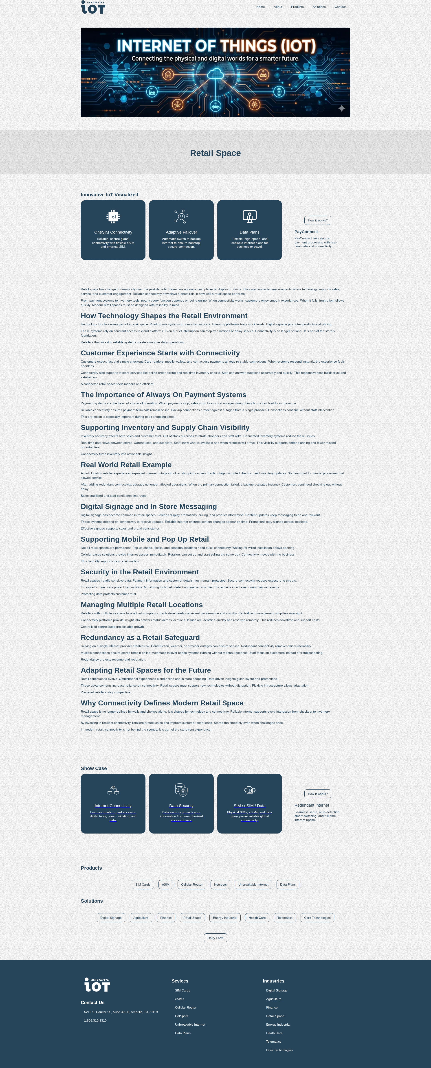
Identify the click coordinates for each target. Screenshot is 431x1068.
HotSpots (181, 1016)
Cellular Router (191, 884)
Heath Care (274, 1033)
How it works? (318, 220)
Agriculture (141, 917)
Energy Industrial (225, 917)
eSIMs (179, 999)
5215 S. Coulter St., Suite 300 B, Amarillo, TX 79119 (121, 1012)
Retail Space (192, 917)
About (278, 7)
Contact (340, 7)
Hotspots (220, 884)
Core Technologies (317, 917)
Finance (166, 917)
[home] (93, 7)
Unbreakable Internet (253, 884)
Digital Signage (111, 917)
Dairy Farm (216, 938)
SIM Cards (142, 884)
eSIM (165, 884)
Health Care (257, 917)
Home (260, 7)
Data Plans (288, 884)
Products (297, 7)
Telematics (284, 917)
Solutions (319, 7)
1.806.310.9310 (95, 1020)
